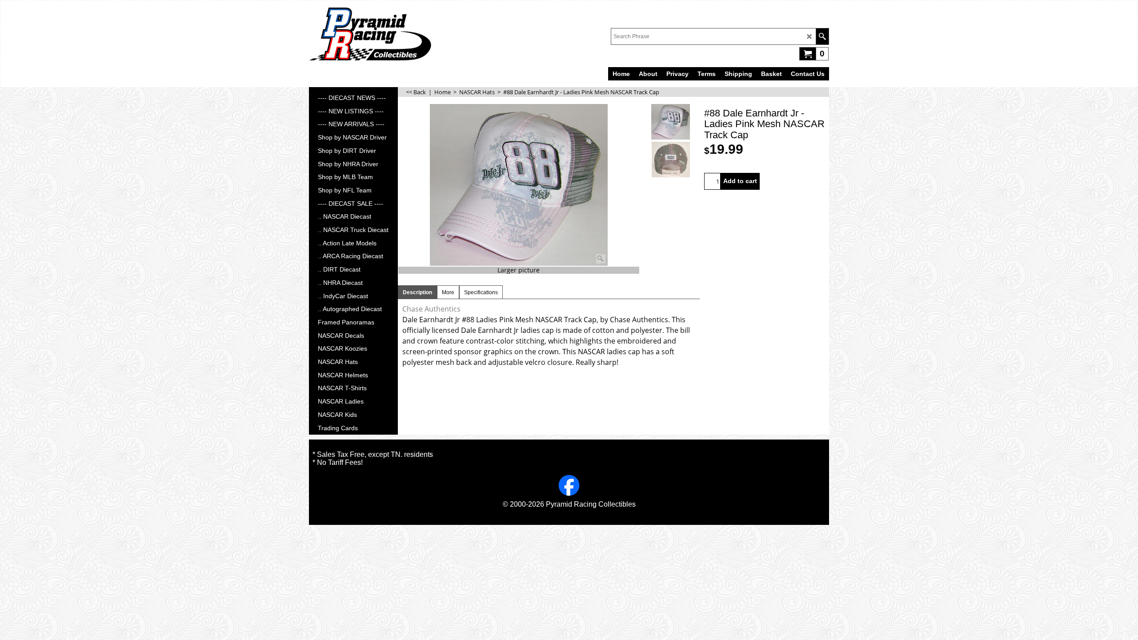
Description (417, 292)
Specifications (481, 292)
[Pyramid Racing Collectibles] (370, 33)
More (448, 292)
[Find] (822, 36)
